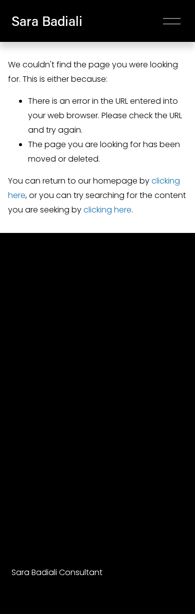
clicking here (108, 209)
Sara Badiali (47, 20)
